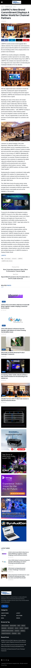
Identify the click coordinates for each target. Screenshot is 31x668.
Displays (14, 633)
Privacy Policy (4, 665)
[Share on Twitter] (19, 40)
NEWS (14, 7)
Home (2, 7)
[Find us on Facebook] (1, 660)
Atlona (23, 625)
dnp (19, 633)
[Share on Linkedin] (12, 40)
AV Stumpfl (10, 628)
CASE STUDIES (5, 613)
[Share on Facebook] (4, 40)
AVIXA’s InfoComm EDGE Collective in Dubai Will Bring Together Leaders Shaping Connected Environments (15, 306)
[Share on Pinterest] (26, 40)
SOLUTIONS (19, 615)
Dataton (23, 630)
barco (16, 628)
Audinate (4, 628)
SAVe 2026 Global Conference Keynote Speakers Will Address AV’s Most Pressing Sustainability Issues (13, 330)
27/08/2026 (4, 402)
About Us (5, 606)
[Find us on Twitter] (4, 660)
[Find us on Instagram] (6, 660)
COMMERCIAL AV (8, 7)
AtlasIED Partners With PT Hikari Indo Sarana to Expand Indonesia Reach (15, 399)
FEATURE (3, 615)
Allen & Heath (5, 625)
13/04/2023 (3, 21)
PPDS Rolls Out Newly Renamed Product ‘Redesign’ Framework (13, 353)
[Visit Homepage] (16, 2)
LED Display (7, 258)
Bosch (26, 628)
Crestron (17, 630)
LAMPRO (3, 255)
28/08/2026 (4, 334)
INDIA (2, 618)
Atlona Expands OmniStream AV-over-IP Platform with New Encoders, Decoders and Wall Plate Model (19, 576)
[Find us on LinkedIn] (8, 660)
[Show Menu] (2, 2)
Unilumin (14, 258)
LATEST (18, 613)
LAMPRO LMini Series (7, 261)
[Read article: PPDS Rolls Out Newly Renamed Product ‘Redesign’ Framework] (15, 344)
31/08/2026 (4, 310)
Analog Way (13, 625)
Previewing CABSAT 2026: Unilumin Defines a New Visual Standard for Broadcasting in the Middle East (14, 376)
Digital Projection (6, 633)
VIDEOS (18, 618)
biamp (21, 628)
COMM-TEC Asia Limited (7, 630)
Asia (19, 625)
